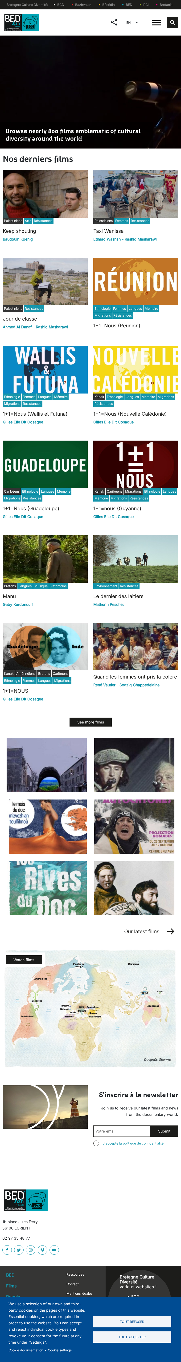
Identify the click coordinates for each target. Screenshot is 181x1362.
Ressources (75, 1274)
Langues (135, 308)
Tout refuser (132, 1322)
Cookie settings (60, 1350)
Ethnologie (103, 308)
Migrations (103, 315)
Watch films (23, 959)
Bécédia (108, 5)
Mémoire (151, 308)
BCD (60, 5)
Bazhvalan (83, 5)
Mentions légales (79, 1293)
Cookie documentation (25, 1350)
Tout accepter (132, 1337)
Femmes (121, 221)
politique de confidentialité (143, 1143)
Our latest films (141, 931)
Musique (41, 586)
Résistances (43, 221)
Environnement (106, 586)
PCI (146, 5)
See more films (90, 722)
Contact (72, 1284)
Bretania (166, 5)
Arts (28, 221)
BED (129, 5)
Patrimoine (58, 586)
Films (11, 1285)
